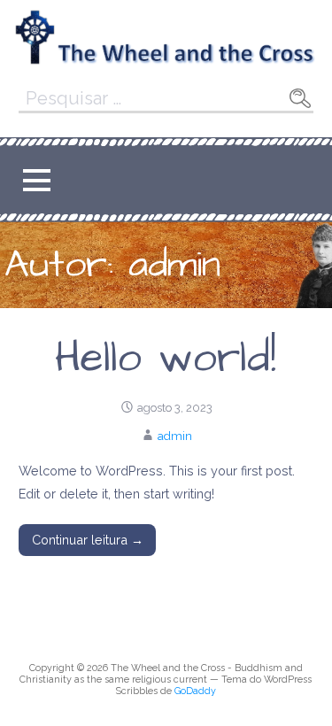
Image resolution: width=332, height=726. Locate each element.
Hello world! (165, 358)
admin (175, 436)
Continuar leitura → (87, 539)
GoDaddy (195, 691)
